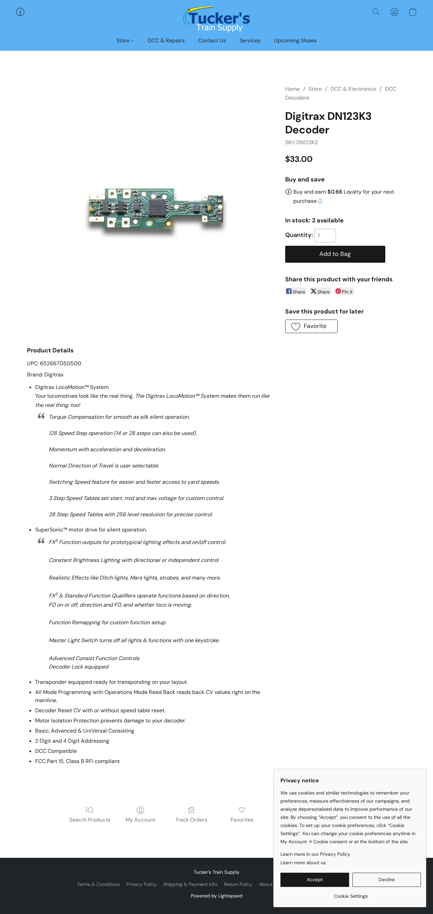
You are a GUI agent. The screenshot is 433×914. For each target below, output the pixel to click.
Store (123, 40)
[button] (216, 18)
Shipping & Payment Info (190, 884)
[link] (350, 893)
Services (250, 40)
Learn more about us (303, 862)
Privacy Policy (142, 884)
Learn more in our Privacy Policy (315, 854)
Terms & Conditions (98, 884)
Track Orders (191, 819)
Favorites (242, 819)
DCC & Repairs (166, 40)
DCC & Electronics (353, 88)
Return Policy (238, 884)
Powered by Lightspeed (217, 896)
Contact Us (212, 40)
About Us (269, 884)
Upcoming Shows (295, 40)
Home (292, 88)
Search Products (89, 819)
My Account (140, 819)
